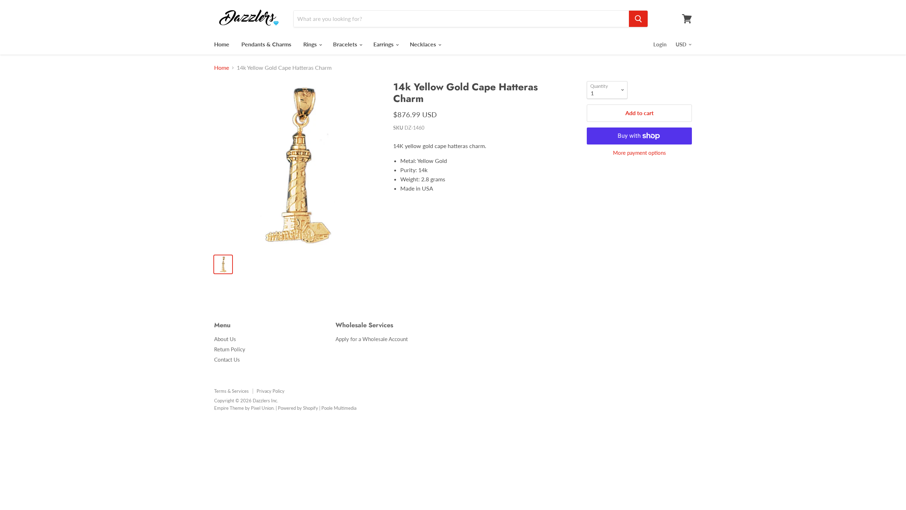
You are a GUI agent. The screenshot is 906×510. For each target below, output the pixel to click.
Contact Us (227, 359)
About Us (225, 339)
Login (659, 44)
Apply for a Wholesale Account (372, 339)
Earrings (384, 44)
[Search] (638, 19)
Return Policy (229, 349)
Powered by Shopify (298, 408)
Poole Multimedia (338, 408)
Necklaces (423, 44)
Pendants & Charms (266, 44)
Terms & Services (231, 391)
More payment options (639, 153)
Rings (310, 44)
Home (221, 44)
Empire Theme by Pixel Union (244, 408)
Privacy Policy (271, 391)
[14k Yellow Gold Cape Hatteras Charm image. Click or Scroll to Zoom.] (298, 165)
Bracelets (346, 44)
